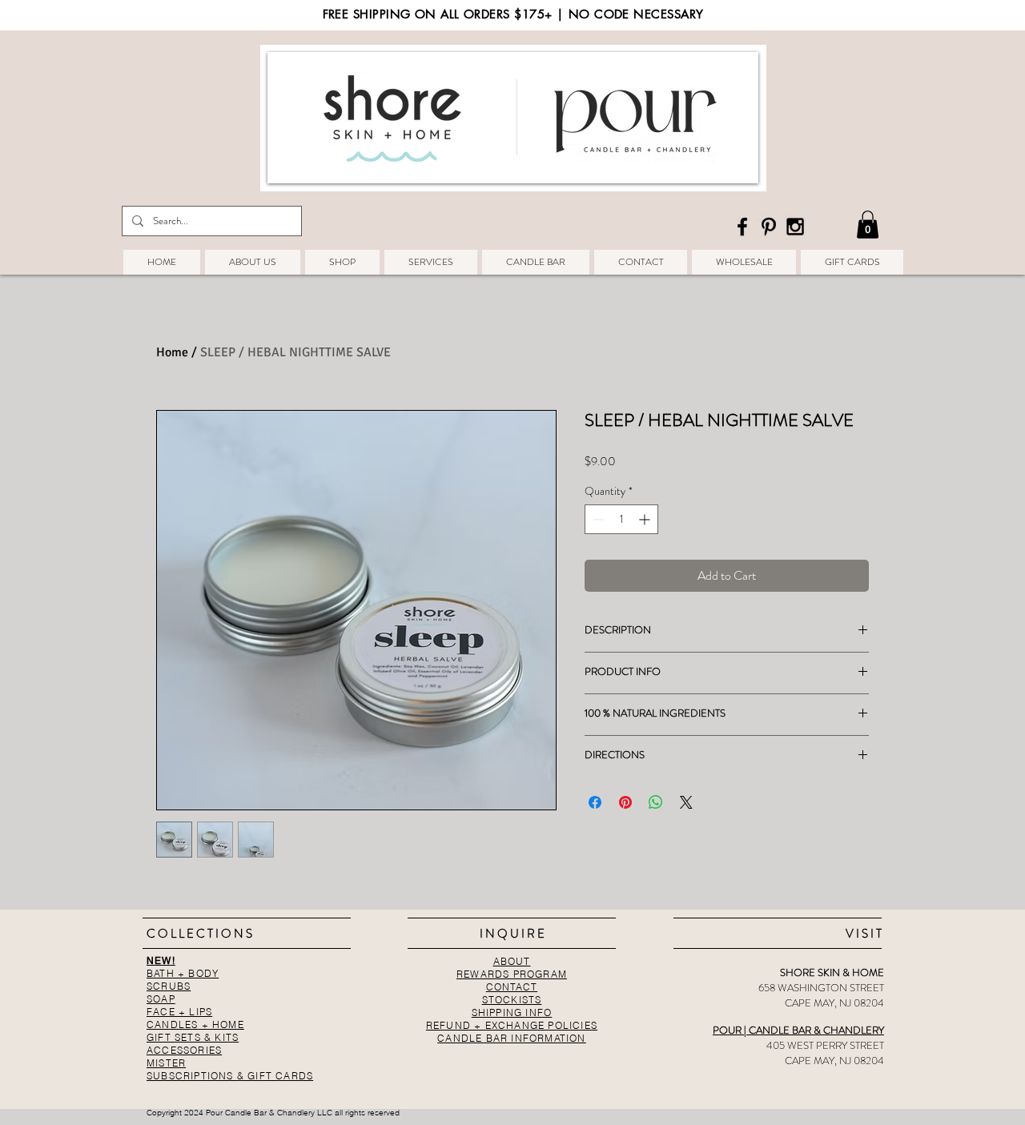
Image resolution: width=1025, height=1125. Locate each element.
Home (172, 352)
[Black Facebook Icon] (742, 227)
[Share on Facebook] (595, 802)
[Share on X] (686, 802)
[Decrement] (597, 519)
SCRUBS (169, 986)
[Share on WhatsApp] (655, 802)
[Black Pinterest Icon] (769, 227)
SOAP (161, 999)
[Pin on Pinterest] (625, 802)
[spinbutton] (621, 519)
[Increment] (646, 519)
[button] (867, 225)
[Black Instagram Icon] (795, 227)
